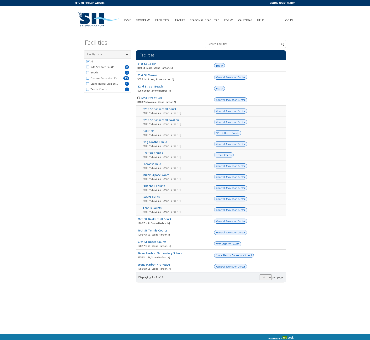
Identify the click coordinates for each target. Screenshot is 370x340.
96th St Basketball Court (154, 219)
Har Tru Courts (153, 153)
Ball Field (149, 131)
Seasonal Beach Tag (204, 20)
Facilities (162, 20)
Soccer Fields (151, 197)
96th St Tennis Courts (152, 230)
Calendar (245, 20)
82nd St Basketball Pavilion (161, 120)
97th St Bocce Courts (151, 242)
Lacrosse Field (152, 164)
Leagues (179, 20)
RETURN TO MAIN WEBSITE (89, 2)
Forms (229, 20)
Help (260, 20)
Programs (143, 20)
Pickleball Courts (154, 186)
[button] (107, 61)
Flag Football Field (155, 142)
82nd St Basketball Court (159, 109)
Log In (288, 20)
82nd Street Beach (150, 86)
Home (127, 20)
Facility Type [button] (94, 54)
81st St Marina (147, 75)
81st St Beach (146, 64)
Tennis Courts (152, 208)
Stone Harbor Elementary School (159, 253)
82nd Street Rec (151, 98)
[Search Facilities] (282, 44)
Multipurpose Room (156, 175)
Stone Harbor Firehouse (153, 264)
